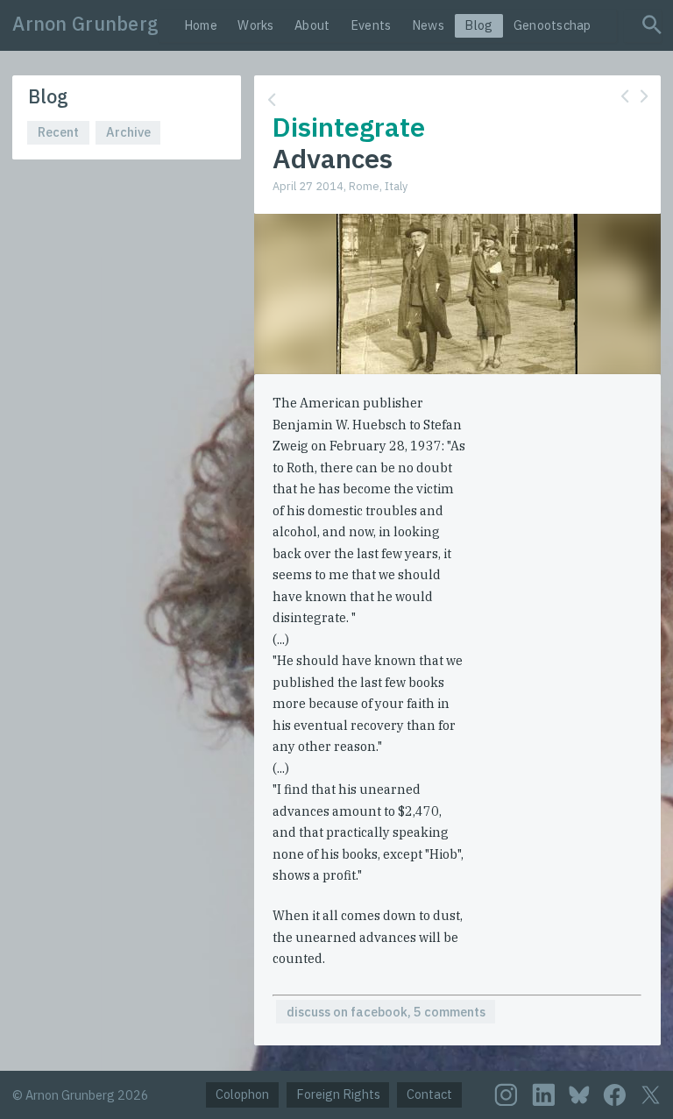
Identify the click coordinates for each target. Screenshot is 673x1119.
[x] (651, 1094)
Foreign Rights (338, 1094)
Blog (478, 25)
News (428, 25)
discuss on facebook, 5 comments (386, 1011)
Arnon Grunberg (85, 23)
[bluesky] (579, 1094)
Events (371, 25)
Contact (429, 1094)
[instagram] (506, 1095)
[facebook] (614, 1095)
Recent (58, 132)
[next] (644, 96)
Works (255, 25)
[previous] (624, 96)
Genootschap (553, 25)
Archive (128, 132)
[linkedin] (543, 1095)
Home (200, 25)
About (311, 25)
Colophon (242, 1094)
